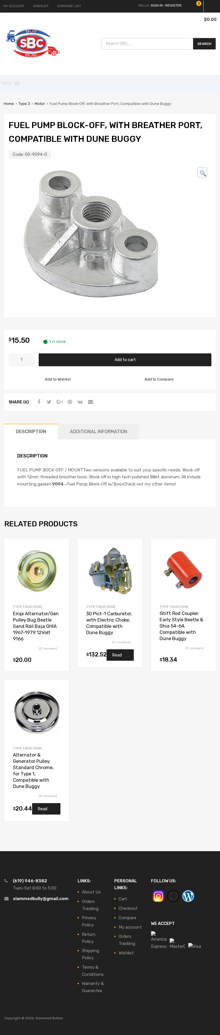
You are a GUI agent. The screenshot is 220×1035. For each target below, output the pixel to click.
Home (9, 103)
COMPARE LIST (69, 6)
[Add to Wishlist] (60, 549)
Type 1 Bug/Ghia (27, 607)
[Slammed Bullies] (33, 62)
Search (204, 44)
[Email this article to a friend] (89, 402)
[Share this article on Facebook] (38, 402)
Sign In (157, 5)
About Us (91, 892)
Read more (117, 657)
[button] (7, 83)
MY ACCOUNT (14, 6)
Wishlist (126, 953)
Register (173, 5)
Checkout (128, 908)
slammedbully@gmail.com (40, 898)
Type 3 (24, 103)
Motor (40, 103)
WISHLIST (41, 6)
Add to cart (125, 359)
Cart (123, 898)
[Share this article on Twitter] (48, 402)
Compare (127, 917)
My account (130, 927)
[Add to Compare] (60, 558)
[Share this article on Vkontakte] (79, 402)
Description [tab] (31, 431)
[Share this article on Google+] (58, 402)
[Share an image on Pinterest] (69, 402)
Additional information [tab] (98, 431)
